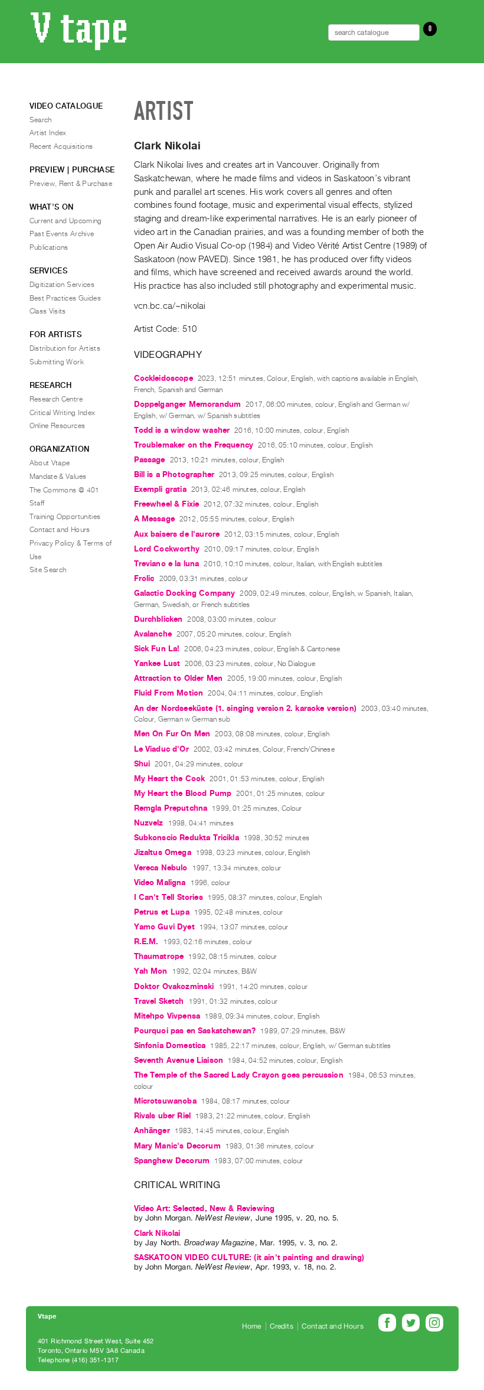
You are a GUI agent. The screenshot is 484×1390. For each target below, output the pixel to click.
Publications (49, 247)
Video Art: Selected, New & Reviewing (204, 1208)
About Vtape (50, 463)
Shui (142, 763)
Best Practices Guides (66, 298)
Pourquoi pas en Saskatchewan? (195, 1030)
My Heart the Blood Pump (183, 793)
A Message (154, 518)
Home (251, 1326)
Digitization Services (62, 284)
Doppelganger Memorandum (187, 404)
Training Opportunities (65, 517)
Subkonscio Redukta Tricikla (186, 837)
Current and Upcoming (66, 221)
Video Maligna (160, 882)
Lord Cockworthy (167, 548)
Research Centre (56, 399)
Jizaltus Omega (162, 852)
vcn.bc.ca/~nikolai (170, 306)
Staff (37, 503)
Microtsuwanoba (165, 1101)
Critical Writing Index (63, 413)
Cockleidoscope (163, 378)
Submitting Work (57, 362)
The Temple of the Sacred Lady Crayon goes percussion (239, 1075)
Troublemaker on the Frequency (194, 445)
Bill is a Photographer (174, 474)
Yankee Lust (157, 663)
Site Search (48, 570)
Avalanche (153, 633)
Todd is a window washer (182, 430)
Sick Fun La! (157, 648)
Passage (149, 459)
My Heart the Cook (169, 778)
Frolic (144, 578)
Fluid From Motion (169, 693)
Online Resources (58, 426)
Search (41, 120)
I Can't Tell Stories (168, 897)
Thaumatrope (159, 956)
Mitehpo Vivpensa (167, 1015)
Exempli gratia (160, 489)
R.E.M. (146, 941)
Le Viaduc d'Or (161, 749)
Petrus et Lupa (161, 912)
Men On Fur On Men (172, 733)
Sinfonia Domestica (170, 1045)
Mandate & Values (58, 476)
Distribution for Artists (65, 348)
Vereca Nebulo (161, 867)
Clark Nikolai (157, 1233)
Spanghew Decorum (172, 1160)
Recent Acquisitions (61, 146)
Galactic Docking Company (185, 593)
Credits (281, 1326)
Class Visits (48, 311)
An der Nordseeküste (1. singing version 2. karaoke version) (245, 708)
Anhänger (152, 1130)
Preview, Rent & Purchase (71, 184)
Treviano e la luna (167, 563)
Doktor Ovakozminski (174, 986)
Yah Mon (151, 971)
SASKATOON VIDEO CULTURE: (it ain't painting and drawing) (249, 1257)
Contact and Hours (60, 530)
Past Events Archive (62, 234)
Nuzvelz (148, 822)
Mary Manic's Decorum (177, 1145)
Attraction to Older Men (178, 678)
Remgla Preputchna (171, 808)
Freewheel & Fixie (167, 504)
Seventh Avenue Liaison (179, 1060)
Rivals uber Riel (162, 1115)
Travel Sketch (159, 1001)
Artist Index (48, 133)
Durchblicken (158, 619)
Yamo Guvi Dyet (164, 926)
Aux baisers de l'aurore (177, 534)
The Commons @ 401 (65, 490)
